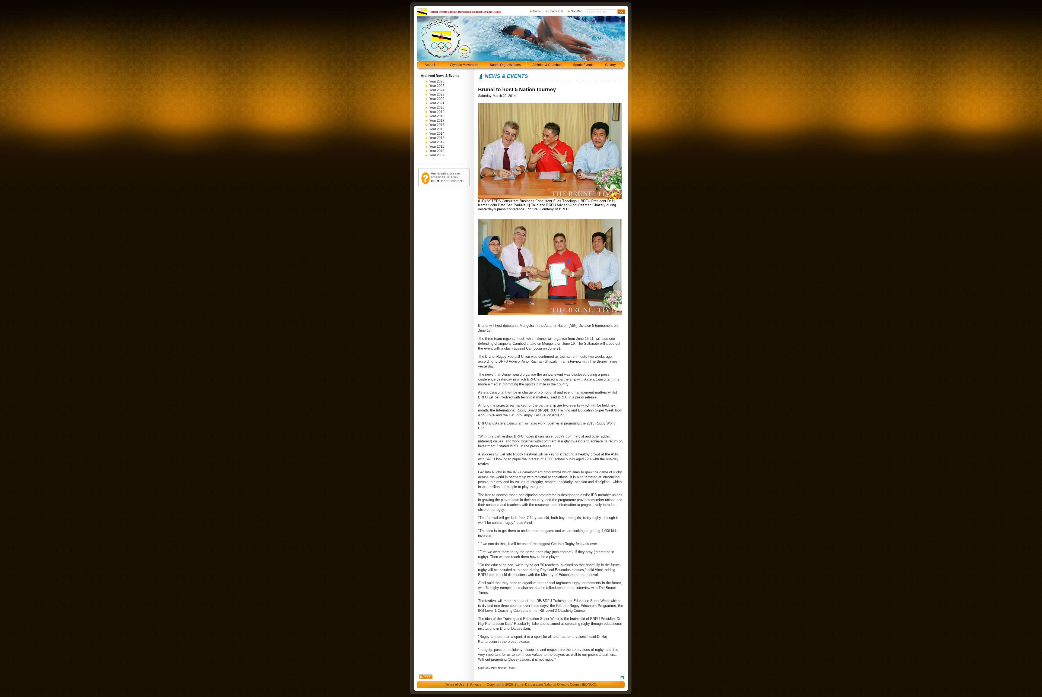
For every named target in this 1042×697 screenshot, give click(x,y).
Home (537, 11)
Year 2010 (436, 151)
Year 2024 (436, 90)
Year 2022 (436, 99)
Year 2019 (436, 112)
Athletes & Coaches (546, 65)
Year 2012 (436, 142)
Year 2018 (436, 116)
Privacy (475, 684)
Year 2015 (436, 129)
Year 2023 (436, 94)
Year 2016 (436, 125)
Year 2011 (436, 146)
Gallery (610, 65)
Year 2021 (436, 103)
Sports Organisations (505, 65)
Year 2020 (436, 107)
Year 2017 (436, 120)
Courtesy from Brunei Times (496, 667)
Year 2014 (436, 133)
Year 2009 (436, 155)
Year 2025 (436, 86)
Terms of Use (455, 684)
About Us (431, 65)
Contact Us (555, 11)
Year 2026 (436, 81)
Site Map (576, 11)
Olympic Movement (464, 65)
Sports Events (583, 65)
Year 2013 (436, 138)
